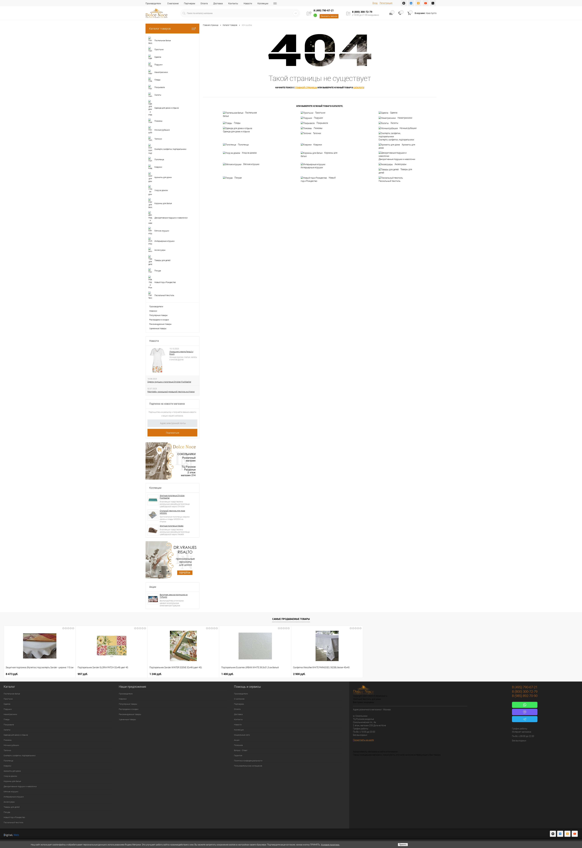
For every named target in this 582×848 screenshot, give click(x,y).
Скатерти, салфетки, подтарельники (396, 139)
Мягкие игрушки (251, 164)
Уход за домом (249, 153)
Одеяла (393, 112)
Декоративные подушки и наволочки (397, 159)
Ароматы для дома (397, 146)
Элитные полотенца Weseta (171, 526)
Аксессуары (400, 164)
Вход (375, 3)
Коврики (317, 144)
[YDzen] (404, 3)
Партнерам (189, 3)
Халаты (394, 123)
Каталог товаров (160, 28)
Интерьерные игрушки (312, 167)
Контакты (233, 3)
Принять (403, 844)
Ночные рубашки (408, 128)
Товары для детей (395, 171)
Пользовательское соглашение (248, 766)
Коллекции (263, 3)
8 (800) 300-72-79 (362, 11)
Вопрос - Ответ (240, 750)
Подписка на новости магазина (167, 403)
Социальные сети (242, 735)
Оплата (204, 3)
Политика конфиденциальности (248, 761)
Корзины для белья (319, 154)
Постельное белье (240, 114)
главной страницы (306, 87)
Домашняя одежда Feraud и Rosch (181, 353)
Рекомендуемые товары (160, 324)
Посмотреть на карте (363, 740)
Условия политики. (330, 844)
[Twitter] (433, 3)
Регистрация (386, 3)
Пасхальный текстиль (389, 181)
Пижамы (318, 128)
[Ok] (418, 3)
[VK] (411, 3)
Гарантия (238, 755)
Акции (152, 586)
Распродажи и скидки (159, 320)
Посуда (238, 177)
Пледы (237, 123)
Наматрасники (405, 118)
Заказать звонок (329, 16)
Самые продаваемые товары (291, 619)
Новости (248, 3)
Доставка (218, 3)
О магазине (173, 3)
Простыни (320, 112)
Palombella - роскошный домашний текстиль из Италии (171, 392)
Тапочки (317, 133)
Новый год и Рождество (318, 179)
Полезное (238, 745)
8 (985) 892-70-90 (524, 696)
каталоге (358, 87)
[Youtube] (426, 3)
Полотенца (243, 144)
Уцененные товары (157, 328)
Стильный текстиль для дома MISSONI (172, 512)
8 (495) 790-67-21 (324, 10)
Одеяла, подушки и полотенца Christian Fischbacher (169, 382)
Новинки (153, 311)
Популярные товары (158, 315)
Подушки (318, 118)
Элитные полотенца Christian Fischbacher (172, 497)
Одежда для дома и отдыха (236, 131)
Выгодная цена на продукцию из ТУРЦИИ (173, 596)
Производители (153, 3)
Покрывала (322, 123)
